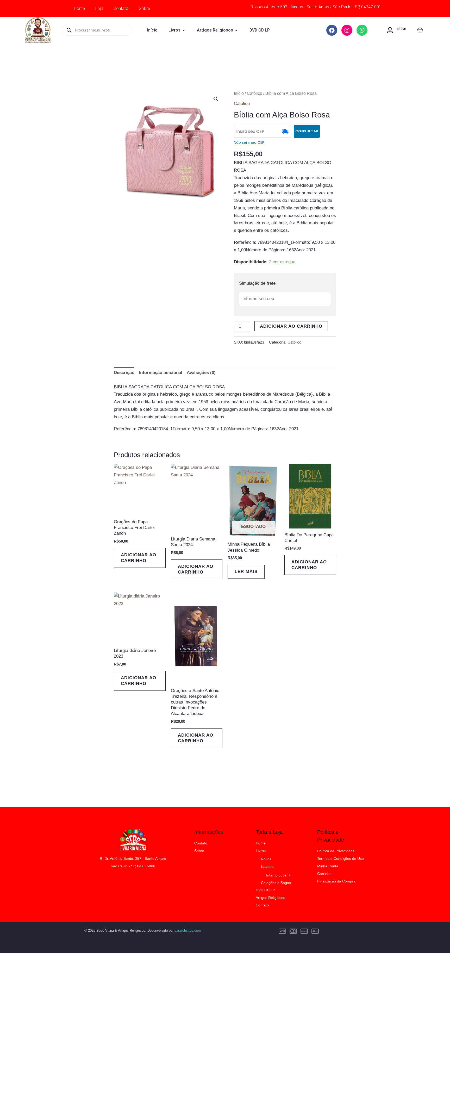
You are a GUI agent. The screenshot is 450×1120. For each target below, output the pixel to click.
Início (239, 93)
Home (79, 8)
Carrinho (324, 874)
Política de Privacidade (336, 851)
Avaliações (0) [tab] (201, 372)
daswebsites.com (187, 930)
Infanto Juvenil (278, 875)
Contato (121, 8)
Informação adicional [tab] (160, 372)
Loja (99, 8)
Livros (261, 851)
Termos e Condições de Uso (340, 858)
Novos (266, 859)
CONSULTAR (306, 131)
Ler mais (246, 571)
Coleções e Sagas (276, 883)
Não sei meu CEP (249, 142)
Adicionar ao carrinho (291, 326)
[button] (216, 99)
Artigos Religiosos (270, 897)
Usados (267, 866)
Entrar (401, 28)
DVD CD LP (265, 890)
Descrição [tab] (124, 372)
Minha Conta (327, 866)
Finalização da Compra (336, 881)
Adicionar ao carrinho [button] (138, 557)
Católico (254, 93)
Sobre (144, 8)
